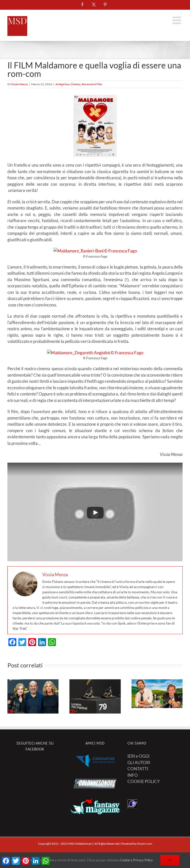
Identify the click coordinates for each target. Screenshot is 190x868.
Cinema (75, 84)
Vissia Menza (19, 84)
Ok (169, 860)
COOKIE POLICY (143, 781)
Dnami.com (144, 843)
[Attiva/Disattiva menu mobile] (177, 20)
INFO (132, 775)
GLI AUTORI (138, 762)
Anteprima (62, 84)
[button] (11, 697)
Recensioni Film (92, 84)
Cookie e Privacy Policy (136, 860)
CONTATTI (137, 768)
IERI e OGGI (138, 756)
